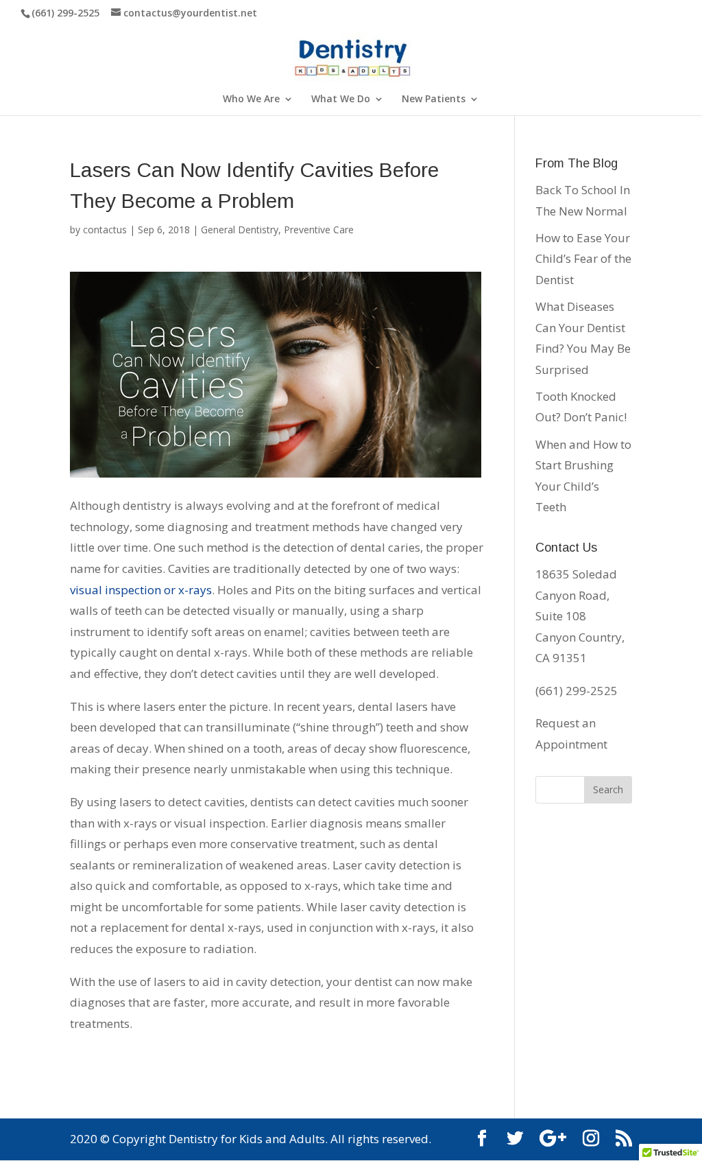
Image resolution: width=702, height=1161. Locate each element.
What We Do (340, 99)
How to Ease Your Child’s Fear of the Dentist (583, 259)
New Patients (433, 99)
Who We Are (251, 99)
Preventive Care (319, 229)
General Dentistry (239, 229)
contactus (105, 229)
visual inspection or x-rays (141, 590)
